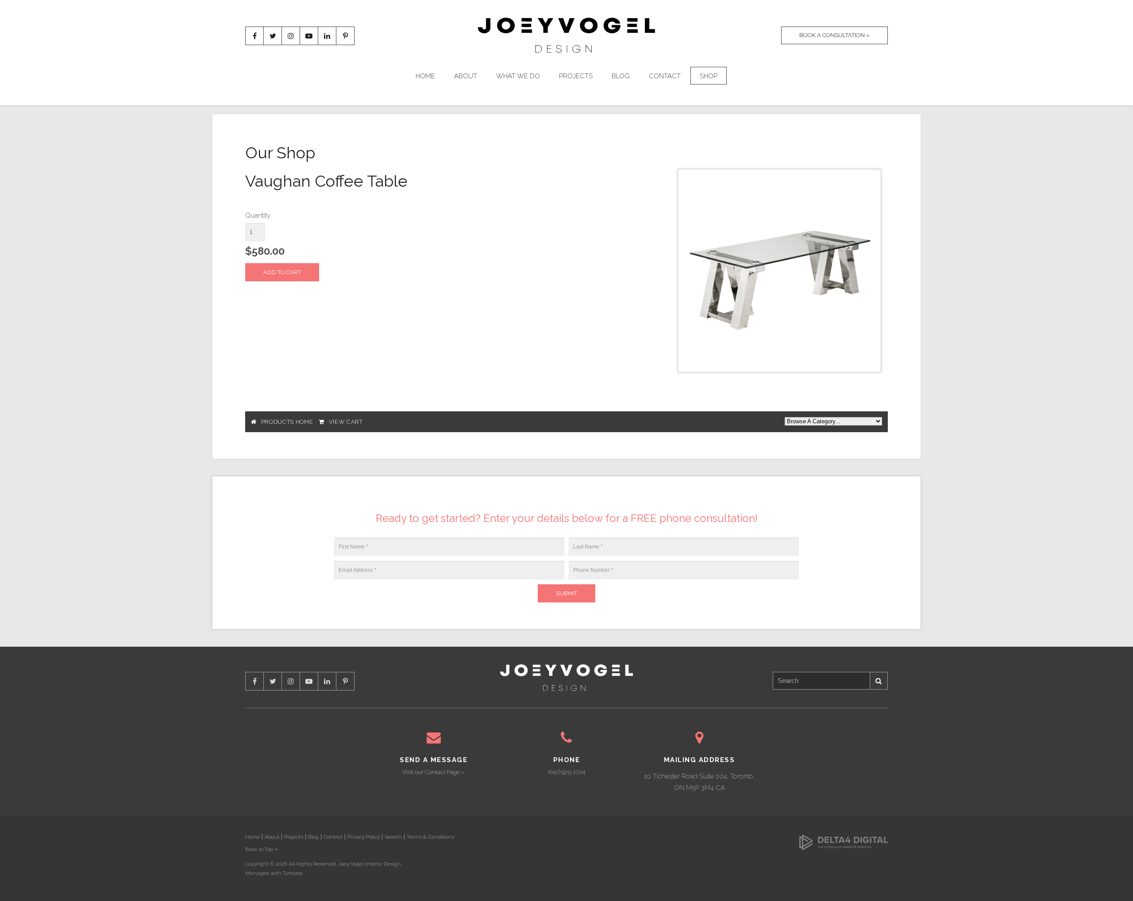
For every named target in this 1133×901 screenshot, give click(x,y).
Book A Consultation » (834, 35)
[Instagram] (291, 36)
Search (879, 681)
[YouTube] (309, 36)
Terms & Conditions (430, 837)
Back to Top (259, 849)
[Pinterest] (345, 36)
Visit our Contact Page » (433, 772)
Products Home (287, 421)
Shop (708, 76)
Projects (576, 76)
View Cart (346, 421)
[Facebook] (254, 36)
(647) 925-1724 (566, 772)
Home (425, 76)
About (465, 76)
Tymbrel (292, 873)
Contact (665, 76)
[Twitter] (272, 36)
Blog (621, 76)
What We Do (518, 76)
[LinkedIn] (327, 36)
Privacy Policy (363, 837)
